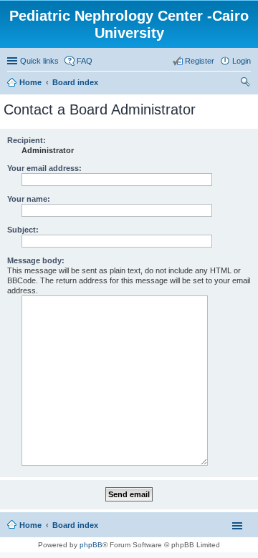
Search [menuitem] (245, 83)
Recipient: (26, 140)
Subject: (23, 229)
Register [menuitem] (199, 61)
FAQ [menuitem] (84, 61)
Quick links (39, 61)
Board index (75, 525)
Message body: (35, 260)
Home (30, 525)
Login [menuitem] (241, 61)
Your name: (28, 199)
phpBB (91, 545)
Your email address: (44, 168)
